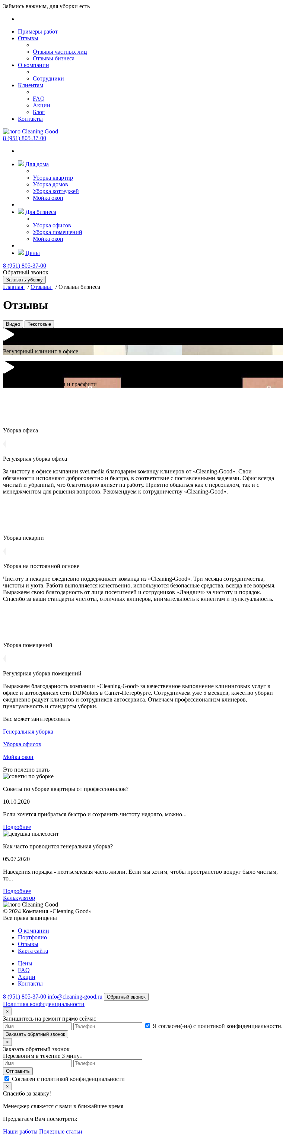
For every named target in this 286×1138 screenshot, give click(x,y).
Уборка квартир (53, 177)
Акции (41, 105)
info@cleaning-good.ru (76, 996)
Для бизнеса (40, 212)
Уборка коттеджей (56, 191)
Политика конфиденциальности (44, 1004)
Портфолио (32, 937)
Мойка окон (48, 198)
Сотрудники (48, 78)
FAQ (39, 98)
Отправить (18, 1071)
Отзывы (28, 38)
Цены (32, 253)
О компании (33, 65)
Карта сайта (33, 951)
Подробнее (17, 827)
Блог (39, 112)
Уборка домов (50, 184)
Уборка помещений (57, 232)
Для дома (37, 164)
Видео (13, 324)
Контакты (30, 119)
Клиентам (30, 85)
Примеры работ (38, 31)
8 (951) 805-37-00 (24, 138)
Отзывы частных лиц (60, 51)
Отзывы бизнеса (53, 58)
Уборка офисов (52, 225)
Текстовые (39, 324)
